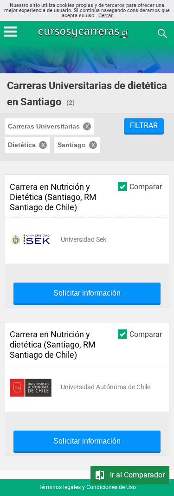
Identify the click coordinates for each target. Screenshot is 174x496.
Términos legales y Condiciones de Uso (87, 487)
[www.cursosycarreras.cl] (88, 32)
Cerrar (105, 16)
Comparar (145, 186)
